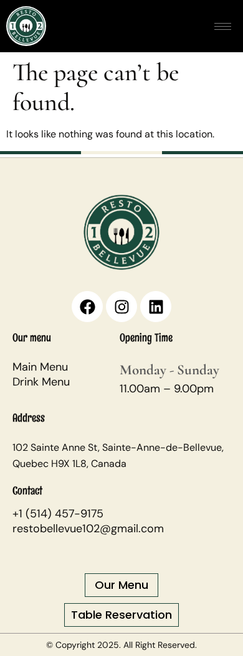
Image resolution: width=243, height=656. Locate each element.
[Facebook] (87, 306)
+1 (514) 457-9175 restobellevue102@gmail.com (88, 521)
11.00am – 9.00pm (167, 388)
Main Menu (40, 366)
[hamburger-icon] (223, 26)
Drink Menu (41, 381)
